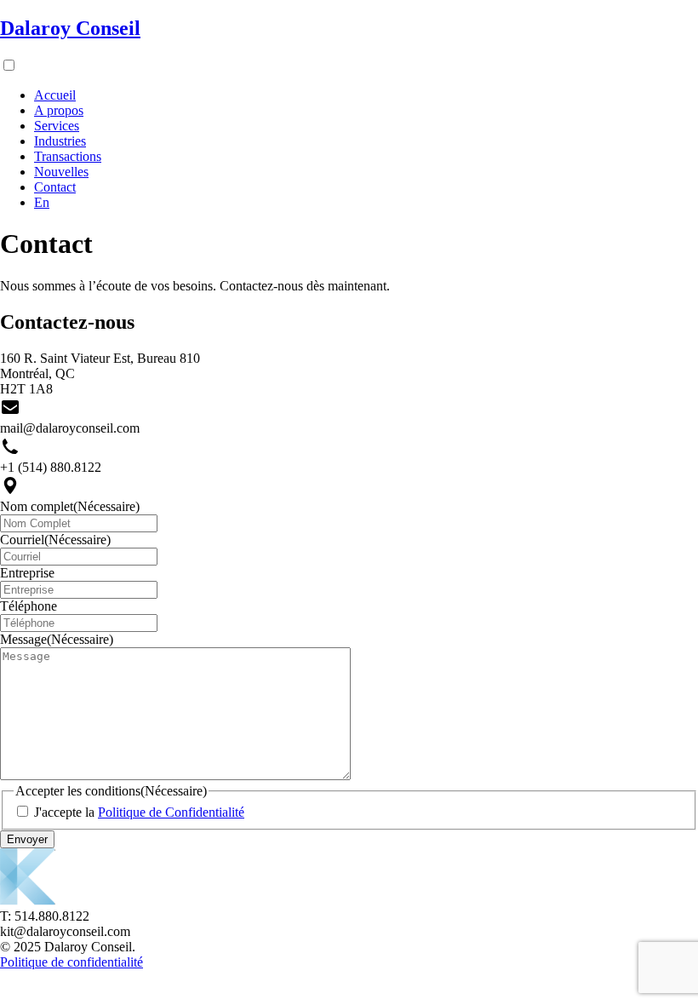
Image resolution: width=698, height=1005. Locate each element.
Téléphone (28, 606)
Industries (60, 141)
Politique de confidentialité (71, 962)
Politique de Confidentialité (171, 812)
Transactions (67, 156)
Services (56, 125)
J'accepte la (139, 812)
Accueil (55, 95)
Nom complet (70, 506)
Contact (55, 187)
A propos (58, 110)
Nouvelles (61, 171)
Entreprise (27, 573)
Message (56, 639)
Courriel (55, 539)
